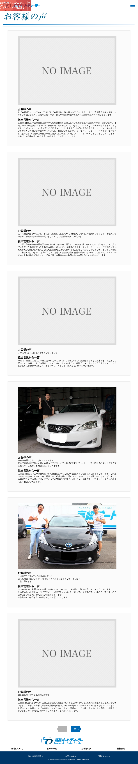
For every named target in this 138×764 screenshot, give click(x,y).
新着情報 (121, 748)
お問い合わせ (71, 756)
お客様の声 (86, 748)
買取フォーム (104, 756)
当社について (17, 748)
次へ (76, 729)
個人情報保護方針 (36, 756)
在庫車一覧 (52, 748)
